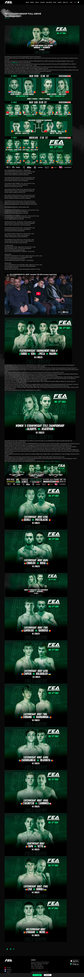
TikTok (8, 972)
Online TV (47, 975)
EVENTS (32, 2)
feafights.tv (57, 461)
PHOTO (37, 2)
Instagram (9, 969)
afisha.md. (47, 461)
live (71, 2)
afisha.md (14, 62)
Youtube (9, 967)
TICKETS (60, 2)
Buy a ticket (37, 975)
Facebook (9, 971)
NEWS (27, 2)
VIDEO (54, 2)
